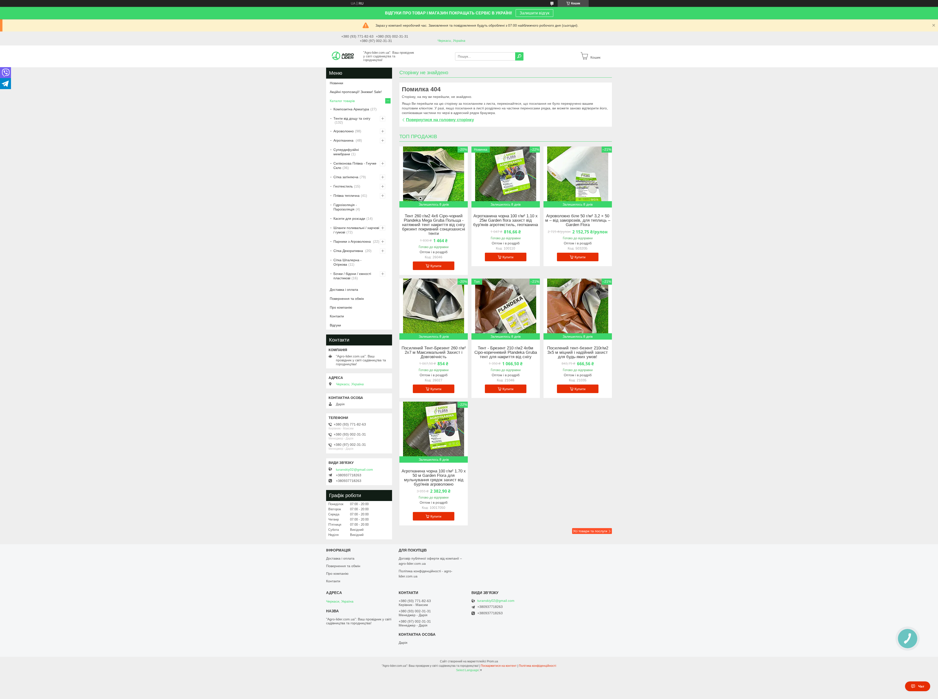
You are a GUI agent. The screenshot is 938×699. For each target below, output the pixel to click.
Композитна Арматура (351, 109)
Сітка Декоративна (348, 251)
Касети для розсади (349, 218)
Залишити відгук (534, 13)
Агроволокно (343, 131)
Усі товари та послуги (590, 531)
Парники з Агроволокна (352, 241)
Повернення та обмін (347, 299)
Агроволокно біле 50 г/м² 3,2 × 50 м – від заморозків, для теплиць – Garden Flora (577, 220)
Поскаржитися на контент (499, 666)
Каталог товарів (342, 101)
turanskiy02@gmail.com (354, 469)
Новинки (336, 83)
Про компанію (341, 307)
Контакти (337, 316)
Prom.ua (492, 661)
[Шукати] (519, 56)
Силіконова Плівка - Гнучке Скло (354, 165)
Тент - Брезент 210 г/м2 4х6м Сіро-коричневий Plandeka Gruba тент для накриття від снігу (505, 352)
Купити (435, 266)
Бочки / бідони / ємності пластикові (352, 276)
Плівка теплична (346, 196)
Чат (921, 686)
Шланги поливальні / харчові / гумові (356, 230)
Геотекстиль (343, 186)
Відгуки (335, 325)
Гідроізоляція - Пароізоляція (345, 207)
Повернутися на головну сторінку (440, 119)
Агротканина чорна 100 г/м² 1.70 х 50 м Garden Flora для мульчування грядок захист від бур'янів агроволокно (434, 478)
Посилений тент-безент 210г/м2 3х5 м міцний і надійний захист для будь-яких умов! (577, 352)
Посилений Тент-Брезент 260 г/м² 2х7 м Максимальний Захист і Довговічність (434, 352)
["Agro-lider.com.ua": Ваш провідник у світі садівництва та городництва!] (343, 56)
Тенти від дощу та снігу (351, 118)
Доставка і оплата (344, 290)
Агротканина (343, 140)
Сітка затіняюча (345, 177)
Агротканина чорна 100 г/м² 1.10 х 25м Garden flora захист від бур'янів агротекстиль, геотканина (505, 220)
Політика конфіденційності (537, 666)
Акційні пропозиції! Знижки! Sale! (356, 92)
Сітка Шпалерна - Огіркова (347, 262)
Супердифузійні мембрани (346, 152)
